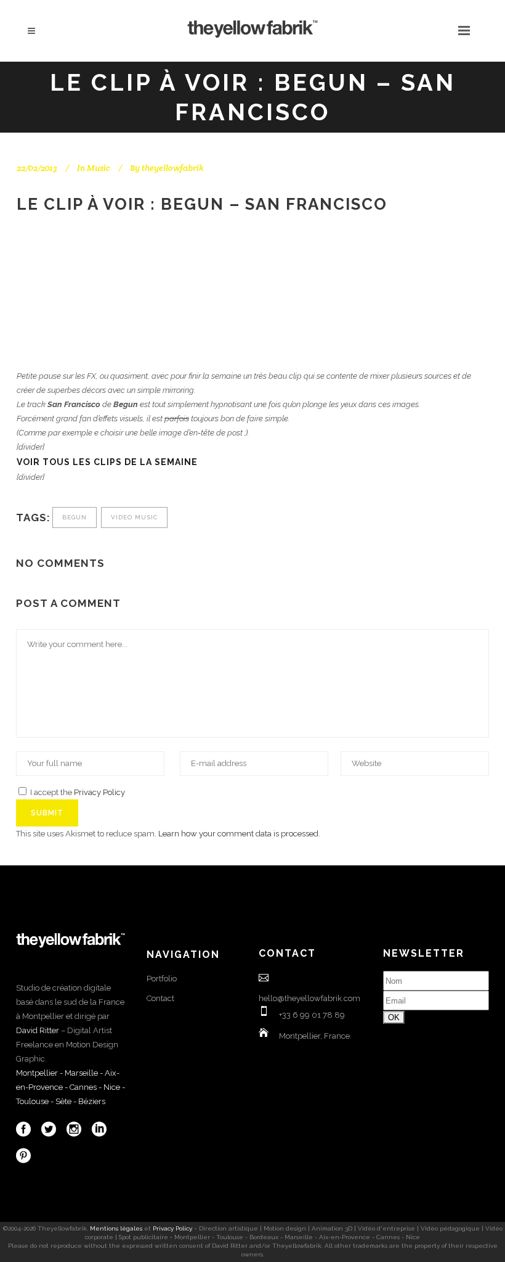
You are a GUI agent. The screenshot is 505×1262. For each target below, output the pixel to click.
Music (98, 167)
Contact (160, 998)
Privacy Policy (99, 792)
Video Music (134, 517)
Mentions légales (116, 1228)
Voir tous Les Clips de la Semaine (107, 462)
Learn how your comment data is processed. (239, 833)
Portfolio (162, 978)
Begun (74, 517)
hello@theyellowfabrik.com (309, 998)
